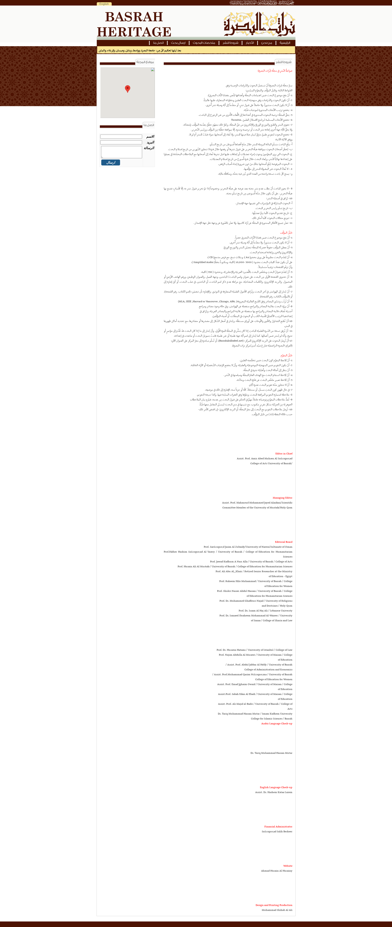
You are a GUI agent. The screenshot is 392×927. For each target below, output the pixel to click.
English (104, 4)
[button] (127, 89)
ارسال (110, 162)
